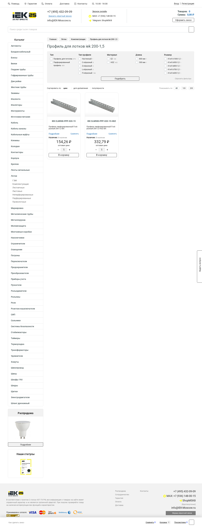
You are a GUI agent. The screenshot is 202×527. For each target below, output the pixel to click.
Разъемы (15, 297)
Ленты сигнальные (20, 170)
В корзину (63, 155)
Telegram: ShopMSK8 (102, 20)
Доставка (64, 4)
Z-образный (88, 66)
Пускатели (16, 285)
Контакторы (17, 152)
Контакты (82, 4)
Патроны (15, 255)
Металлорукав (18, 220)
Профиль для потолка (65, 59)
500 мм (143, 62)
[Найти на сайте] (191, 29)
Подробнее (25, 444)
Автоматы (16, 46)
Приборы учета (18, 279)
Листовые (17, 191)
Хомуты (15, 362)
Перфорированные (21, 198)
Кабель (14, 123)
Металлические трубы (22, 214)
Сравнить (150, 522)
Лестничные (18, 187)
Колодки (15, 146)
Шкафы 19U (16, 379)
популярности (98, 88)
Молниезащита (18, 226)
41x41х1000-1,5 (175, 59)
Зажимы (15, 93)
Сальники (16, 320)
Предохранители (19, 267)
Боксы (14, 57)
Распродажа (120, 491)
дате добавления (80, 88)
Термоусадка (17, 344)
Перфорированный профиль (62, 64)
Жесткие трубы (18, 87)
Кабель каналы (18, 128)
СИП (13, 314)
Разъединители (18, 291)
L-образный (87, 69)
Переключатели (19, 261)
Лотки (14, 176)
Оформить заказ (183, 20)
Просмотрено (180, 522)
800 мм (143, 59)
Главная (52, 39)
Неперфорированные (22, 195)
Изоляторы (16, 105)
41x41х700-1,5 (174, 69)
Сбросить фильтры (183, 79)
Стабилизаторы (18, 332)
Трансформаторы (19, 350)
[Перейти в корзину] (174, 13)
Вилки (14, 63)
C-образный (88, 62)
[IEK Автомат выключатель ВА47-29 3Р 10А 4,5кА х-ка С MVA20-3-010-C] (26, 429)
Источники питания (20, 117)
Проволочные (19, 202)
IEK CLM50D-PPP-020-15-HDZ (101, 121)
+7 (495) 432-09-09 (59, 11)
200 (191, 88)
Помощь (15, 4)
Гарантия (32, 4)
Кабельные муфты (20, 134)
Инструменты (18, 111)
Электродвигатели (20, 397)
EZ (113, 59)
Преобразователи (20, 273)
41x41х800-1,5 (174, 66)
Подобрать (120, 78)
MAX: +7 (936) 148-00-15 (103, 16)
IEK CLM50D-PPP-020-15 (64, 121)
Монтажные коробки (21, 232)
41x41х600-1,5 (174, 73)
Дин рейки (16, 81)
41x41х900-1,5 (174, 62)
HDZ (114, 62)
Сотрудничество (122, 495)
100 (184, 88)
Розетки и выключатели (23, 308)
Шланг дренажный (20, 403)
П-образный (89, 73)
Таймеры (15, 338)
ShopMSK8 (189, 500)
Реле (13, 303)
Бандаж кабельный (20, 52)
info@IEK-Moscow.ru (183, 507)
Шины (14, 374)
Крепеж (15, 164)
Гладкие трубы (18, 69)
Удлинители (17, 356)
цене (65, 88)
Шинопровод (17, 368)
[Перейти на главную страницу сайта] (24, 16)
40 (177, 88)
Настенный (87, 59)
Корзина (163, 522)
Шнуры (14, 385)
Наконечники (17, 238)
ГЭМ (14, 180)
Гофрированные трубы (22, 75)
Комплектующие (20, 184)
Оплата (48, 4)
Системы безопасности (22, 326)
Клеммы (15, 140)
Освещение (16, 249)
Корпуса (15, 158)
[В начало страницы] (191, 522)
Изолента (15, 99)
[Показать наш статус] (25, 466)
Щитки (14, 391)
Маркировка (17, 208)
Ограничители (18, 243)
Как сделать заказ (16, 523)
